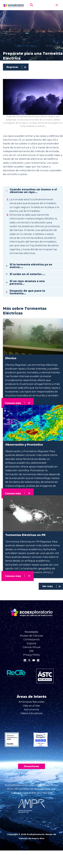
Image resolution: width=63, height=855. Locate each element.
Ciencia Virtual (31, 647)
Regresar (12, 67)
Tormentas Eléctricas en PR (25, 535)
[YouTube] (33, 660)
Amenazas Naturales (32, 701)
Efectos (10, 358)
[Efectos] (33, 336)
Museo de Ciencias (31, 635)
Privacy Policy (31, 654)
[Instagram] (38, 660)
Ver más (47, 586)
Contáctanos (31, 639)
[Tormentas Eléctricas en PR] (33, 513)
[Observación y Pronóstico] (33, 422)
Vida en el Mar (31, 705)
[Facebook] (25, 660)
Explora (31, 643)
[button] (31, 5)
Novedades (31, 631)
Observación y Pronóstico (24, 444)
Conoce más (13, 403)
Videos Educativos (31, 713)
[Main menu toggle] (56, 5)
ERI (31, 650)
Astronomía (31, 709)
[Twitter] (29, 660)
